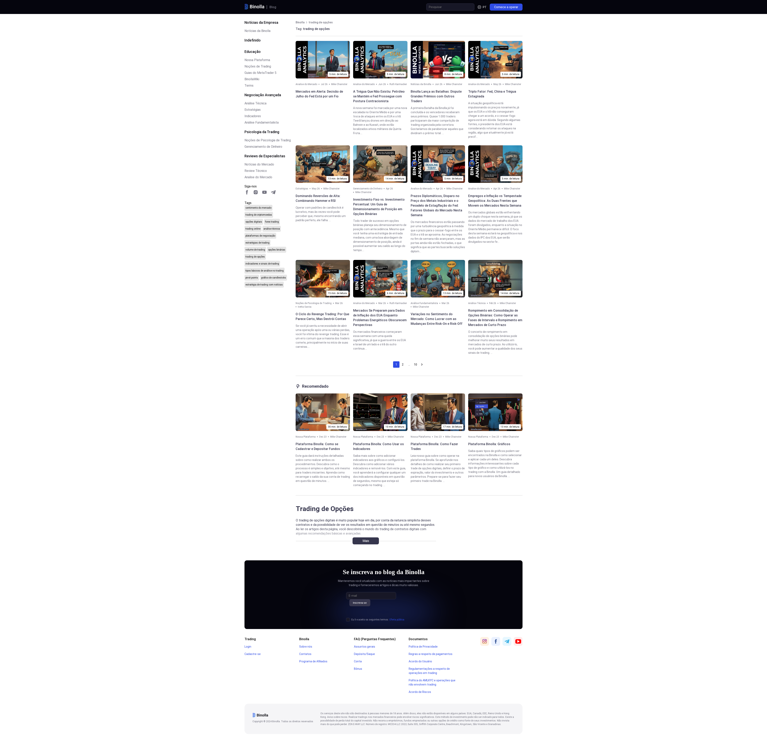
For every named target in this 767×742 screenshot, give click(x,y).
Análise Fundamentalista (261, 122)
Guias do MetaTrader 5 (260, 73)
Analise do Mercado (258, 177)
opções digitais (253, 221)
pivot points (251, 277)
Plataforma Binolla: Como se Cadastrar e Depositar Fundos (318, 446)
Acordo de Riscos (420, 691)
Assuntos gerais (364, 646)
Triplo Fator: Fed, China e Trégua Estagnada (492, 94)
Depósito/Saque (364, 654)
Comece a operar (506, 7)
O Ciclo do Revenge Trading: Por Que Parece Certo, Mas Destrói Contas (322, 316)
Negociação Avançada (262, 95)
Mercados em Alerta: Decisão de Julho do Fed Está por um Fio (319, 94)
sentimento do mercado (258, 207)
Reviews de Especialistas (264, 156)
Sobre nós (305, 646)
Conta (358, 661)
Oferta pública (396, 619)
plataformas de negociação (260, 235)
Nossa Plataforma (257, 60)
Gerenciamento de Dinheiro (263, 147)
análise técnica (271, 228)
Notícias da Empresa (261, 22)
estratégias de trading (257, 242)
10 (415, 364)
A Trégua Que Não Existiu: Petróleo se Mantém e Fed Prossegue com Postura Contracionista (379, 96)
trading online (252, 228)
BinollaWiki (251, 79)
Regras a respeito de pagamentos (430, 654)
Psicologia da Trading (261, 132)
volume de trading (255, 249)
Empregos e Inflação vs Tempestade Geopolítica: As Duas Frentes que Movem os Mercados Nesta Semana (495, 200)
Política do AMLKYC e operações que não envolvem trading (432, 682)
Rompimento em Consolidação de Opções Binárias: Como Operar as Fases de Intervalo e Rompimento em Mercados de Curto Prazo (495, 318)
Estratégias (252, 110)
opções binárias (276, 249)
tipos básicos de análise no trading (264, 270)
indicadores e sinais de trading (262, 263)
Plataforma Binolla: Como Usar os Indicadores (378, 446)
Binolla (304, 639)
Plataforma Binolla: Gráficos (489, 444)
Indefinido (252, 40)
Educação (252, 52)
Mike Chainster (339, 84)
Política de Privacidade (423, 646)
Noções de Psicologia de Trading (267, 140)
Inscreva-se (360, 602)
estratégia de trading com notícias (264, 284)
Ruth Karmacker (398, 84)
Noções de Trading (257, 66)
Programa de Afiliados (313, 661)
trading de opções (255, 256)
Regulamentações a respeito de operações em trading (429, 671)
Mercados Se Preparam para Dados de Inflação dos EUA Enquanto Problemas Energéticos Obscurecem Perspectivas (380, 318)
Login (247, 646)
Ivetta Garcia (304, 306)
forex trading (272, 221)
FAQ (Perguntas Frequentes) (375, 639)
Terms (248, 85)
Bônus (358, 668)
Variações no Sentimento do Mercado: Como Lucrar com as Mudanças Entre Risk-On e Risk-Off (436, 319)
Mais (366, 541)
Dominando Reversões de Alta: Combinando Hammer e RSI (318, 198)
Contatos (305, 654)
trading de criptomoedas (258, 214)
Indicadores (252, 116)
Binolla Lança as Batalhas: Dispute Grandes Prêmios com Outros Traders (436, 96)
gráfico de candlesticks (273, 277)
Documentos (418, 639)
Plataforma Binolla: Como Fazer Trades (434, 446)
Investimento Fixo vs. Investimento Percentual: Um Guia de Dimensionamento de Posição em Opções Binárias (379, 207)
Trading (250, 639)
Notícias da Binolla (257, 31)
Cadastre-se (252, 654)
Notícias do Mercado (259, 164)
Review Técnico (255, 171)
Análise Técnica (255, 103)
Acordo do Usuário (420, 661)
